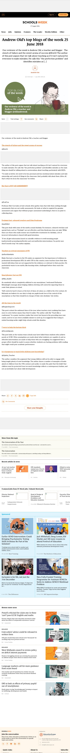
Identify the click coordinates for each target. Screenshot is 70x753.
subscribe (63, 14)
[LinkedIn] (15, 743)
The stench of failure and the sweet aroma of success (22, 145)
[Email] (18, 743)
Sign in (51, 14)
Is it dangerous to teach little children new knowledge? (23, 352)
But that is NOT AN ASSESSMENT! (15, 186)
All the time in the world (11, 303)
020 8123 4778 (45, 742)
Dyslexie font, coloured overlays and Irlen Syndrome (22, 220)
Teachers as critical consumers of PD (16, 251)
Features (27, 32)
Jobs (10, 32)
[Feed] (3, 743)
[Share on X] (15, 395)
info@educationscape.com (48, 745)
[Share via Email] (23, 395)
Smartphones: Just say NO (12, 275)
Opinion (17, 32)
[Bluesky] (11, 743)
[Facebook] (7, 743)
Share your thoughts (35, 408)
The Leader (37, 32)
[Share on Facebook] (11, 395)
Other (62, 32)
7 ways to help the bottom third (14, 327)
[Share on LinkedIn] (19, 395)
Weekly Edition (51, 32)
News (3, 32)
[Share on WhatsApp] (7, 395)
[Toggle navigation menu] (3, 14)
